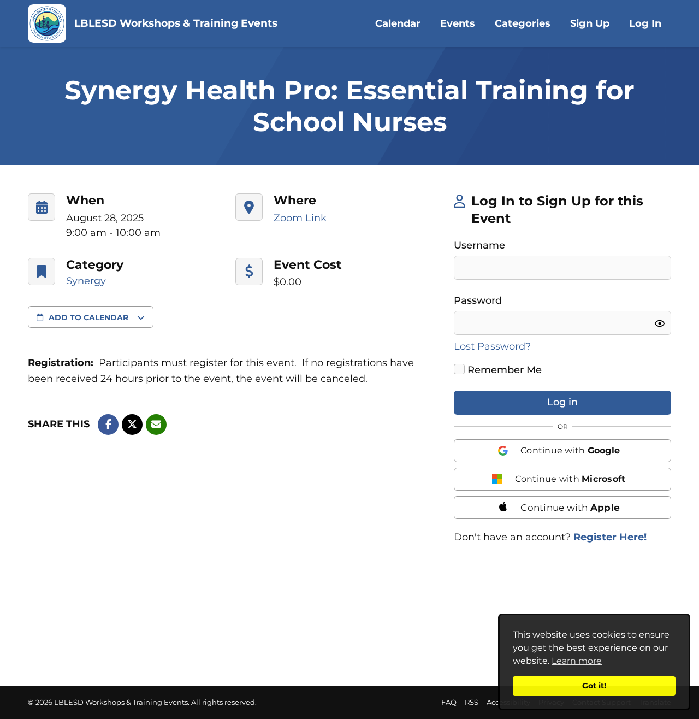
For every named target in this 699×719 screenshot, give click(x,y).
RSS (471, 702)
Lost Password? (492, 346)
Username (479, 245)
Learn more (577, 661)
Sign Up (589, 23)
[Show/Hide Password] (660, 323)
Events (457, 23)
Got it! (594, 686)
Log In (645, 23)
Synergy (86, 281)
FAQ (449, 702)
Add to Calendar (88, 317)
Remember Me (503, 370)
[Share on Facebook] (108, 424)
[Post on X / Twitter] (132, 424)
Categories (522, 23)
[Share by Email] (156, 424)
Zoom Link (300, 218)
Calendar (397, 23)
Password (478, 300)
